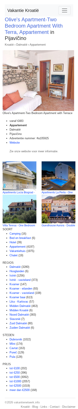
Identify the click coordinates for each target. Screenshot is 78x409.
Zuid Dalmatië (18, 323)
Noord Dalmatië (19, 314)
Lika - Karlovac (19, 301)
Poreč (13, 352)
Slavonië (15, 319)
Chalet (14, 255)
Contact (55, 406)
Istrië (13, 275)
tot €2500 (15, 385)
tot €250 (15, 372)
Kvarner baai (17, 297)
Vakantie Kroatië (23, 10)
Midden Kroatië (19, 310)
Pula (12, 356)
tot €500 (15, 377)
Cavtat (14, 348)
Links (44, 406)
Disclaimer (68, 406)
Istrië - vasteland (20, 279)
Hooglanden (17, 271)
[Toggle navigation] (64, 10)
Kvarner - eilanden (21, 288)
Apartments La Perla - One (57, 192)
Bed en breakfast (20, 238)
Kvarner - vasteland (22, 293)
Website (15, 142)
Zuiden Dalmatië (20, 327)
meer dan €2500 (20, 390)
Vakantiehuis (18, 251)
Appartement (38, 44)
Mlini (12, 343)
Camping (15, 233)
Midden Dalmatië (20, 306)
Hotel (13, 242)
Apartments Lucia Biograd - (19, 192)
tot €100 (15, 368)
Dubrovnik (16, 339)
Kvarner (14, 284)
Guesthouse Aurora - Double (58, 225)
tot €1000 (15, 381)
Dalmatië (21, 44)
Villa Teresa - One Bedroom (19, 225)
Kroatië (9, 44)
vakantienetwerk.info (27, 402)
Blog (35, 406)
